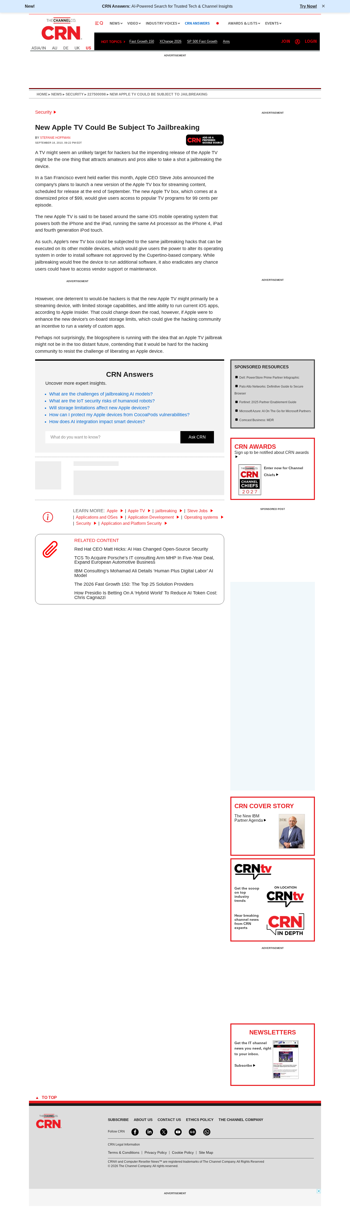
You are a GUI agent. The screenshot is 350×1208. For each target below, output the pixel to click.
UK (77, 48)
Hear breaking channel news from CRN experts (246, 921)
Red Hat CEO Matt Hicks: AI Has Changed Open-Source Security (141, 549)
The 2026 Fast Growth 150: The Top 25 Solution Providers (133, 584)
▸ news (54, 94)
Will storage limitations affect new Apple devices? (99, 407)
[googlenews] (192, 1131)
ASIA (36, 48)
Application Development (151, 517)
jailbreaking (167, 511)
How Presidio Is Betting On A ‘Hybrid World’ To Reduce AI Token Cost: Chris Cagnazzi (145, 595)
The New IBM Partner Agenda (248, 818)
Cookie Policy (183, 1152)
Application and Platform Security (132, 523)
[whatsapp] (206, 1131)
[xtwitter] (163, 1131)
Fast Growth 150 (141, 41)
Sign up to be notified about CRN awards (271, 453)
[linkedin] (149, 1131)
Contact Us (169, 1120)
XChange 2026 (170, 41)
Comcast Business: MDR (256, 420)
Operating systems (201, 517)
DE (65, 48)
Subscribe (243, 1065)
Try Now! (308, 6)
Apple (113, 511)
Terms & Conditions (123, 1152)
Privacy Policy (156, 1152)
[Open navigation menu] (99, 23)
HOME (42, 94)
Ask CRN (197, 437)
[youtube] (177, 1131)
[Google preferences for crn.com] (205, 140)
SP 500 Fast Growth (202, 41)
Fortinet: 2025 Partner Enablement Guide (267, 402)
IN (44, 48)
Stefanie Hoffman (55, 138)
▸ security (73, 94)
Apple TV (137, 511)
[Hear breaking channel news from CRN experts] (285, 924)
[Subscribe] (286, 1077)
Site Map (206, 1152)
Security (43, 112)
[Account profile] (297, 42)
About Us (143, 1120)
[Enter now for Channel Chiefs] (252, 493)
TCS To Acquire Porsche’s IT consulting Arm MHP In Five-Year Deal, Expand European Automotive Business (144, 560)
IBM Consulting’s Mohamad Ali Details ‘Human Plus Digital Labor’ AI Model (143, 573)
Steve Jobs (198, 511)
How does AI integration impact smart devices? (97, 421)
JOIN (285, 41)
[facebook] (134, 1131)
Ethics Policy (199, 1120)
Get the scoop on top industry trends (246, 894)
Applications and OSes (97, 517)
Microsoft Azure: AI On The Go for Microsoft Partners (275, 411)
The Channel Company (241, 1120)
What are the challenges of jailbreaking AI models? (101, 394)
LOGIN (311, 41)
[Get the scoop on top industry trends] (285, 897)
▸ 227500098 (95, 94)
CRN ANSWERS (197, 23)
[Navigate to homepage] (61, 40)
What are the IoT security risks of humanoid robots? (102, 400)
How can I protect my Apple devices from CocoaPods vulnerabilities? (119, 414)
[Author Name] (48, 485)
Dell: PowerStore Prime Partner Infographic (269, 377)
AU (54, 48)
